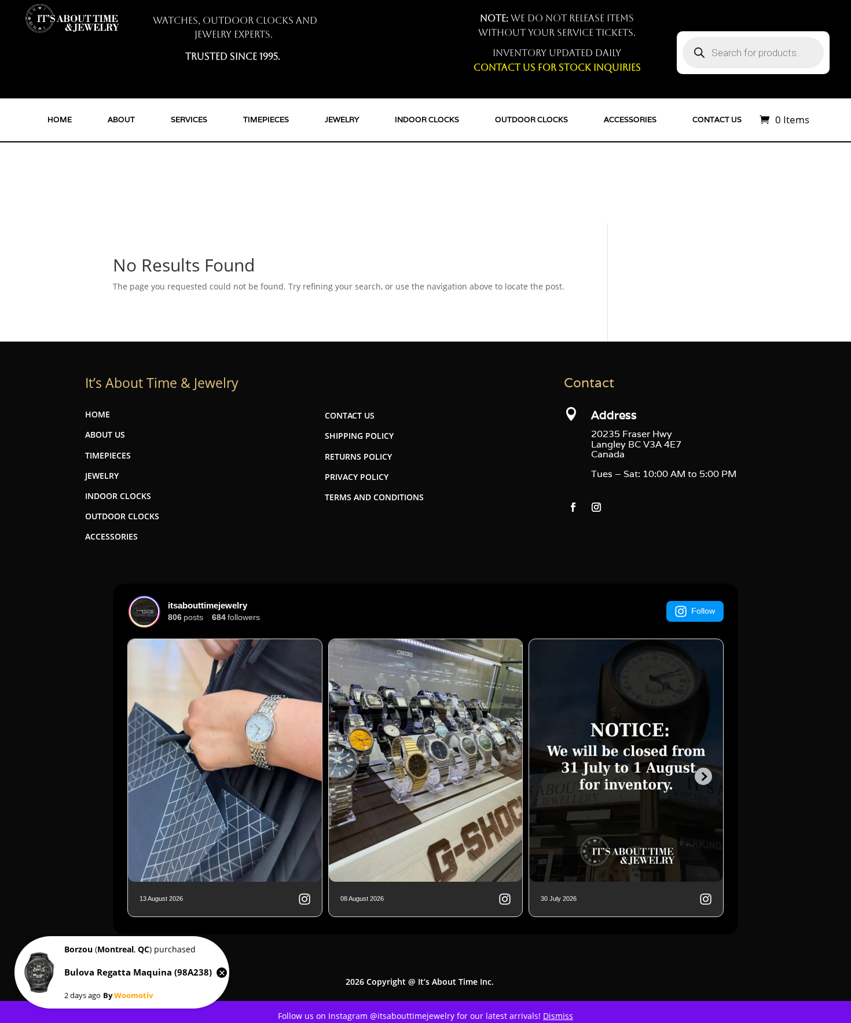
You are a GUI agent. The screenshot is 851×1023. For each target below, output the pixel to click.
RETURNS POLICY (358, 456)
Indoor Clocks (427, 119)
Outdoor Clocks (531, 119)
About (121, 119)
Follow (703, 610)
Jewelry (342, 119)
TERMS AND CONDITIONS (374, 497)
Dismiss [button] (558, 1015)
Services (189, 119)
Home (59, 119)
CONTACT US (350, 415)
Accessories (630, 119)
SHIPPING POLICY (359, 435)
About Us (105, 434)
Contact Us (717, 119)
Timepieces (266, 119)
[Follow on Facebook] (573, 507)
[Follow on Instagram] (596, 507)
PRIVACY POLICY (356, 476)
